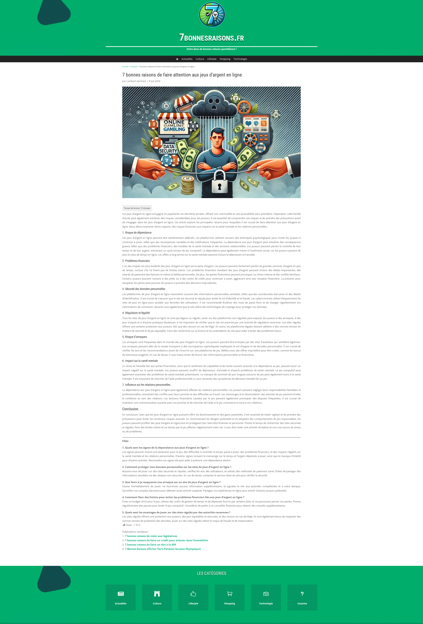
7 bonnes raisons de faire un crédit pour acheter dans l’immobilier (166, 540)
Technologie (240, 58)
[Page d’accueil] (177, 59)
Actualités (187, 58)
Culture (200, 58)
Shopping (225, 58)
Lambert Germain (136, 81)
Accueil (125, 66)
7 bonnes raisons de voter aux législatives (151, 536)
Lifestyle (211, 58)
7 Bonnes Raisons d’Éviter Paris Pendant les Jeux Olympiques (163, 548)
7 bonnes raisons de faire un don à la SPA (150, 544)
